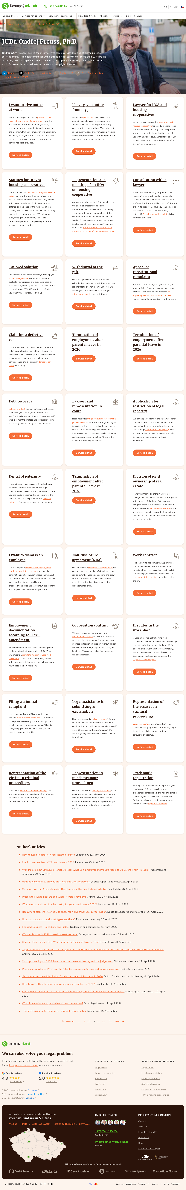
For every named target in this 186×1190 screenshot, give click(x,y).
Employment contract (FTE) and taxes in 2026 (48, 862)
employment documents (144, 577)
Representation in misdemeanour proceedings (87, 778)
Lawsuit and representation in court (87, 406)
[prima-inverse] (107, 1171)
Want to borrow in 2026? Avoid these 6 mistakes (49, 934)
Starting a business (150, 1084)
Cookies (155, 1184)
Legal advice (9, 16)
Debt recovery (20, 401)
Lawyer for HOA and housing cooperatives (150, 110)
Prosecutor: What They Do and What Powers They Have (54, 896)
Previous (70, 1021)
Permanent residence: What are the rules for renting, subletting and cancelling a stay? (70, 969)
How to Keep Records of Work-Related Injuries (48, 854)
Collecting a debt (17, 409)
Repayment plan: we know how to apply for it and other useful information (64, 911)
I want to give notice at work (26, 107)
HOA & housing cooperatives (155, 1094)
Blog (128, 16)
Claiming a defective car (26, 337)
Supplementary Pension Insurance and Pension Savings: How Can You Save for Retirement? (73, 991)
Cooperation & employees (153, 1089)
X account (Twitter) (35, 1094)
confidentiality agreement (100, 567)
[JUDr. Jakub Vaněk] (111, 1122)
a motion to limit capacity (157, 429)
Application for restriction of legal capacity (148, 406)
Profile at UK (66, 73)
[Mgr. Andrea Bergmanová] (104, 1122)
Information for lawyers (149, 1148)
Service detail (20, 155)
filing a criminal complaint (28, 717)
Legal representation (105, 1073)
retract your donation (82, 294)
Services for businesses (60, 16)
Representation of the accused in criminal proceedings (148, 709)
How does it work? (87, 16)
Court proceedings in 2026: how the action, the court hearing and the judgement (67, 961)
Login (176, 7)
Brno (25, 1124)
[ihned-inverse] (136, 1171)
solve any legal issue (18, 278)
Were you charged (141, 724)
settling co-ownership (160, 508)
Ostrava (84, 1124)
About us (104, 16)
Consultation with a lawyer (150, 182)
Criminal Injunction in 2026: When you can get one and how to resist (60, 942)
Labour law (100, 1089)
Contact (138, 16)
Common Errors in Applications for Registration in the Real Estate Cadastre (64, 889)
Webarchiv (175, 1184)
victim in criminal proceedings (33, 790)
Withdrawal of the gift (87, 269)
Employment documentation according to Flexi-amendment (24, 632)
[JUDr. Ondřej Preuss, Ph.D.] (98, 1122)
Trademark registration (143, 775)
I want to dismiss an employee (26, 557)
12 (98, 1021)
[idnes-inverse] (79, 1171)
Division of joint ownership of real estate (148, 481)
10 (88, 1021)
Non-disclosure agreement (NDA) (87, 557)
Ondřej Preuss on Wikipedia (38, 73)
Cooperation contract (90, 625)
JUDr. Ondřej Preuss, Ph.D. (48, 24)
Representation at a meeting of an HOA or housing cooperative (89, 187)
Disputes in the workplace (146, 627)
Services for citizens (32, 16)
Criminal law (101, 1094)
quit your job (88, 117)
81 (110, 1021)
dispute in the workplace (144, 659)
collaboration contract (82, 636)
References (117, 16)
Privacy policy (143, 1184)
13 (103, 1021)
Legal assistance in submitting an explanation (88, 707)
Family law (100, 1084)
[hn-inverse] (49, 1171)
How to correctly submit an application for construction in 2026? (58, 984)
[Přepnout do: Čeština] (182, 6)
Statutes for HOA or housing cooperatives (27, 182)
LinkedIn (12, 73)
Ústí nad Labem (41, 1124)
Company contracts (150, 1078)
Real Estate (101, 1078)
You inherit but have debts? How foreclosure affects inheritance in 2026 (62, 976)
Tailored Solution (23, 267)
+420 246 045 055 (58, 6)
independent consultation (23, 1065)
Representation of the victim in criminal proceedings (27, 778)
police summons (99, 719)
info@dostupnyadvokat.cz (111, 1142)
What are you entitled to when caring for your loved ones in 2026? (59, 904)
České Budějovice (64, 1124)
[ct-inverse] (21, 1171)
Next (117, 1021)
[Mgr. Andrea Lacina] (117, 1122)
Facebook (32, 1090)
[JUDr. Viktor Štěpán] (123, 1122)
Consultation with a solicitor (156, 214)
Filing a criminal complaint (23, 704)
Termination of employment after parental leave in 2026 (87, 342)
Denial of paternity (25, 476)
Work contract (145, 555)
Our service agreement (125, 1184)
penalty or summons (101, 790)
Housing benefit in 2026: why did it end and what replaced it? (56, 881)
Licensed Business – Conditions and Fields (45, 927)
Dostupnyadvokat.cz (13, 24)
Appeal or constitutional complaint (145, 272)
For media (165, 1184)
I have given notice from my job (88, 107)
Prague (13, 1124)
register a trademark (157, 803)
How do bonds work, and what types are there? (48, 919)
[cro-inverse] (165, 1171)
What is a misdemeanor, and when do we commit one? (52, 1003)
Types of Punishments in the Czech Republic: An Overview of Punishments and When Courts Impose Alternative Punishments (93, 949)
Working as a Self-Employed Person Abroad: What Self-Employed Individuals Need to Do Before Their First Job (85, 869)
